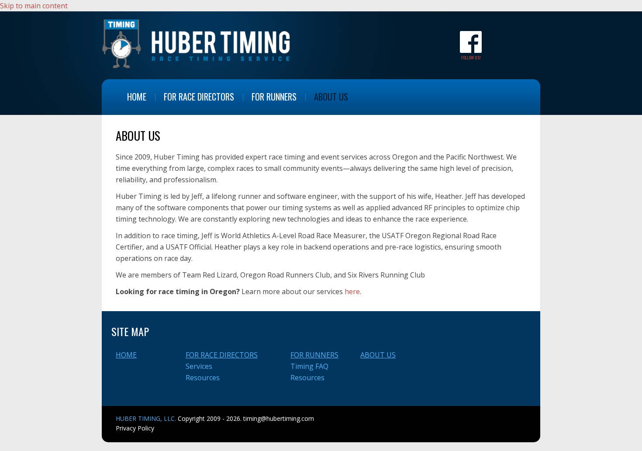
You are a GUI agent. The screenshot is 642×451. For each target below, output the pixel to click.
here (352, 291)
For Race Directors (199, 96)
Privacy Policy (135, 428)
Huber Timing (197, 43)
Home (136, 96)
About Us (331, 96)
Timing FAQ (309, 366)
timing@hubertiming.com (278, 418)
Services (199, 366)
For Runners (274, 96)
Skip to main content (34, 5)
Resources (203, 377)
